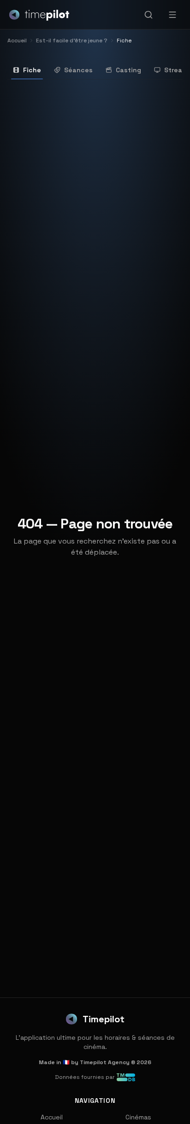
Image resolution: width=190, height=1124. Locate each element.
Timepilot (104, 1019)
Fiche (32, 70)
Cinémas (138, 1117)
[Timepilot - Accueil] (39, 15)
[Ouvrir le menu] (172, 14)
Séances (78, 70)
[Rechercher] (148, 14)
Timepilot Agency (105, 1062)
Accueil (52, 1117)
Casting (128, 70)
